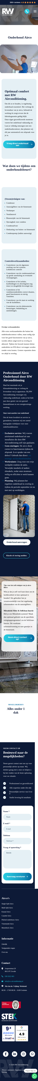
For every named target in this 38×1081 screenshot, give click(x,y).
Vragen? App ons (31, 1071)
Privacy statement (8, 1070)
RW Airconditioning (21, 1065)
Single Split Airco (7, 904)
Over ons (5, 952)
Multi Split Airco (7, 908)
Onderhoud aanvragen (17, 542)
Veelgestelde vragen (8, 948)
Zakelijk (4, 944)
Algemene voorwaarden (23, 1070)
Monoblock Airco (7, 928)
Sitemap (4, 1072)
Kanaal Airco (6, 912)
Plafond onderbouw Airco (10, 920)
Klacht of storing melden (16, 555)
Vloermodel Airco (8, 924)
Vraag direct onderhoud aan (17, 144)
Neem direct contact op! (17, 638)
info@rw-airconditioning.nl (14, 981)
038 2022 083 (9, 976)
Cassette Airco (6, 916)
